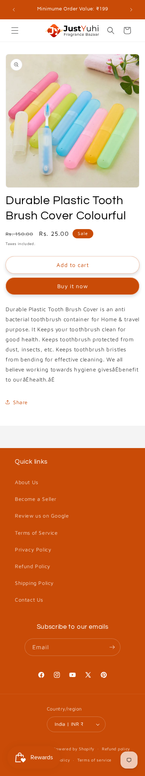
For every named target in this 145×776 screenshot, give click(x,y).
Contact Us (29, 599)
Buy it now (72, 286)
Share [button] (20, 402)
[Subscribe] (112, 647)
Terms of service (94, 759)
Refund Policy (33, 566)
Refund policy (116, 748)
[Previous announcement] (14, 9)
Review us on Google (42, 515)
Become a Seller (36, 499)
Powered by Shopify (74, 748)
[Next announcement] (131, 9)
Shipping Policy (34, 583)
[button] (15, 30)
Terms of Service (36, 532)
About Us (26, 482)
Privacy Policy (33, 549)
